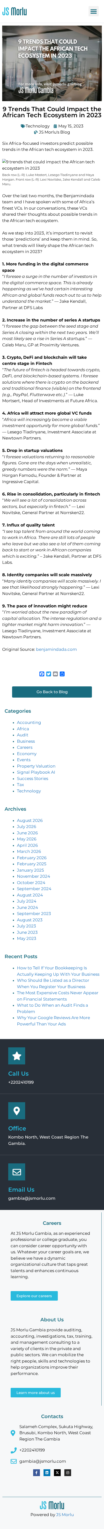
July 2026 (26, 826)
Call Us (18, 1073)
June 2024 (27, 907)
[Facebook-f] (36, 1472)
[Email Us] (16, 1171)
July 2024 (26, 901)
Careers (24, 747)
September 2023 (34, 913)
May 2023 (26, 938)
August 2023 (30, 919)
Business (26, 741)
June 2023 (27, 932)
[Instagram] (67, 1472)
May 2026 (26, 839)
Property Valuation (36, 766)
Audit (22, 734)
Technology (38, 126)
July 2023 (26, 926)
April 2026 (27, 845)
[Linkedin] (47, 1472)
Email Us (21, 1189)
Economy (27, 753)
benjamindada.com (56, 649)
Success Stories (32, 778)
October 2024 (31, 882)
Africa (23, 728)
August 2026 (30, 820)
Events (23, 759)
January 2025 (30, 870)
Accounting (29, 722)
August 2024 (30, 895)
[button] (94, 11)
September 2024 (34, 888)
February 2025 (31, 863)
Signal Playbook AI (36, 772)
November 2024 (33, 876)
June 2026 (27, 832)
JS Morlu (65, 1514)
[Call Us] (16, 1055)
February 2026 (31, 857)
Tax (20, 784)
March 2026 (29, 851)
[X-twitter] (57, 1472)
